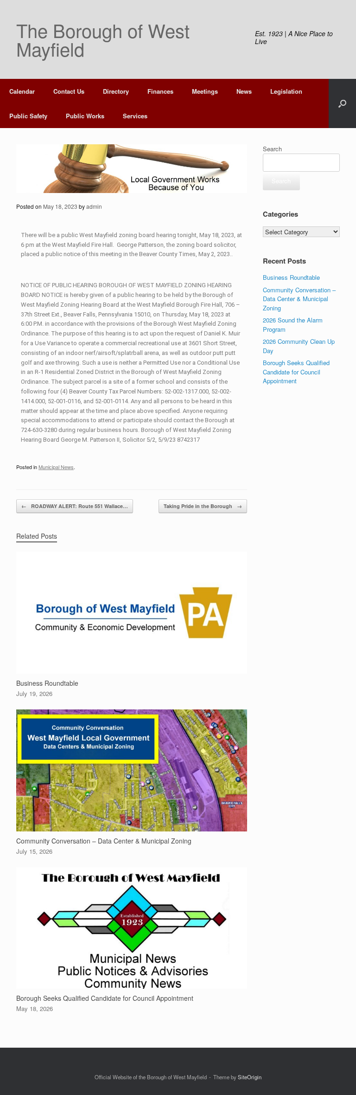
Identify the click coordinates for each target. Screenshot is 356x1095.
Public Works (85, 115)
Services (135, 115)
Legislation (286, 91)
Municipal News (56, 466)
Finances (160, 91)
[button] (342, 103)
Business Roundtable (291, 277)
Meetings (205, 91)
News (244, 91)
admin (94, 206)
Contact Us (68, 91)
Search (272, 148)
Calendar (22, 91)
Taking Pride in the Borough (203, 505)
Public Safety (28, 115)
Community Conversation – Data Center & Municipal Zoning (299, 298)
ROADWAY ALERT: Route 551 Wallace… (74, 505)
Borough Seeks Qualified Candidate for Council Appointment (296, 371)
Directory (116, 91)
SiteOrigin (249, 1077)
